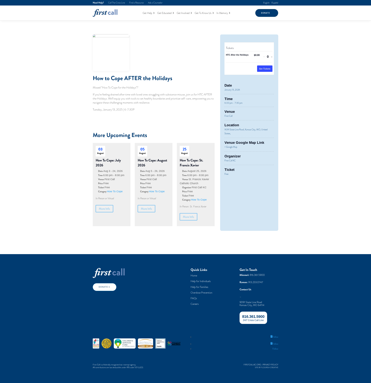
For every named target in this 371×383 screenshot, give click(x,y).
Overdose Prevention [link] (201, 292)
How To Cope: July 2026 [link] (108, 163)
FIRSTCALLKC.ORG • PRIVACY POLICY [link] (261, 364)
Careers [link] (195, 304)
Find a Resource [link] (136, 2)
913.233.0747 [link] (255, 282)
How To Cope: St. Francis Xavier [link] (191, 163)
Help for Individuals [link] (201, 281)
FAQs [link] (194, 298)
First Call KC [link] (230, 160)
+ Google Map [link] (230, 147)
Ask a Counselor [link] (155, 2)
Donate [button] (265, 13)
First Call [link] (228, 116)
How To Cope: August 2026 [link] (152, 163)
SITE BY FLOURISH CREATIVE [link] (266, 367)
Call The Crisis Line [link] (116, 2)
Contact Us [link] (245, 289)
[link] (266, 2)
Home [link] (194, 275)
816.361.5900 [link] (257, 275)
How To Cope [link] (115, 191)
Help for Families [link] (199, 287)
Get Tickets (264, 68)
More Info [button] (104, 209)
